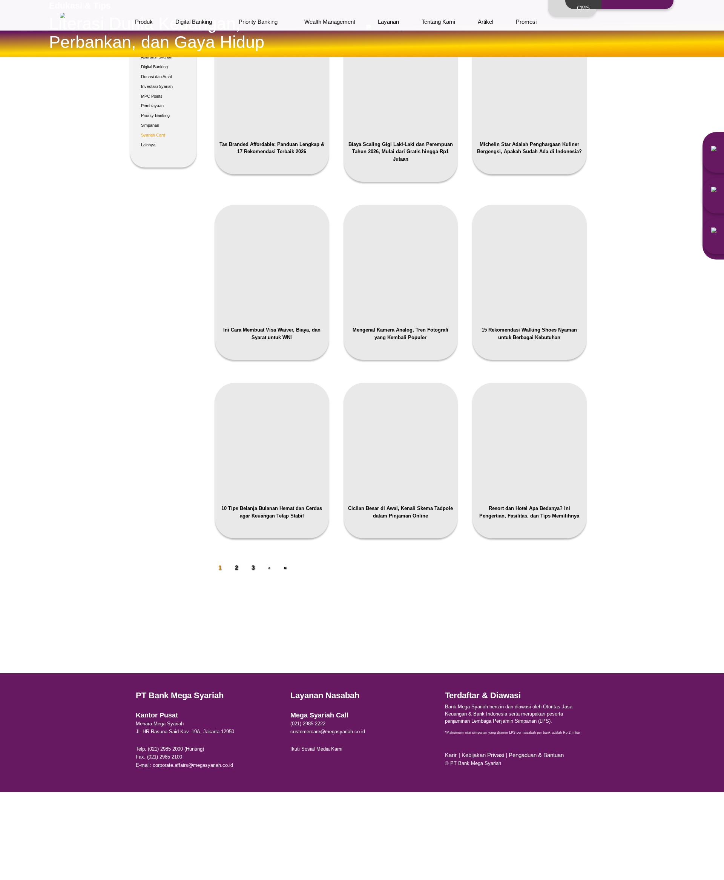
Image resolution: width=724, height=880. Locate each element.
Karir (451, 755)
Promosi (526, 21)
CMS (583, 8)
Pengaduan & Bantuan (536, 755)
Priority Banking (258, 21)
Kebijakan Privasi (484, 755)
